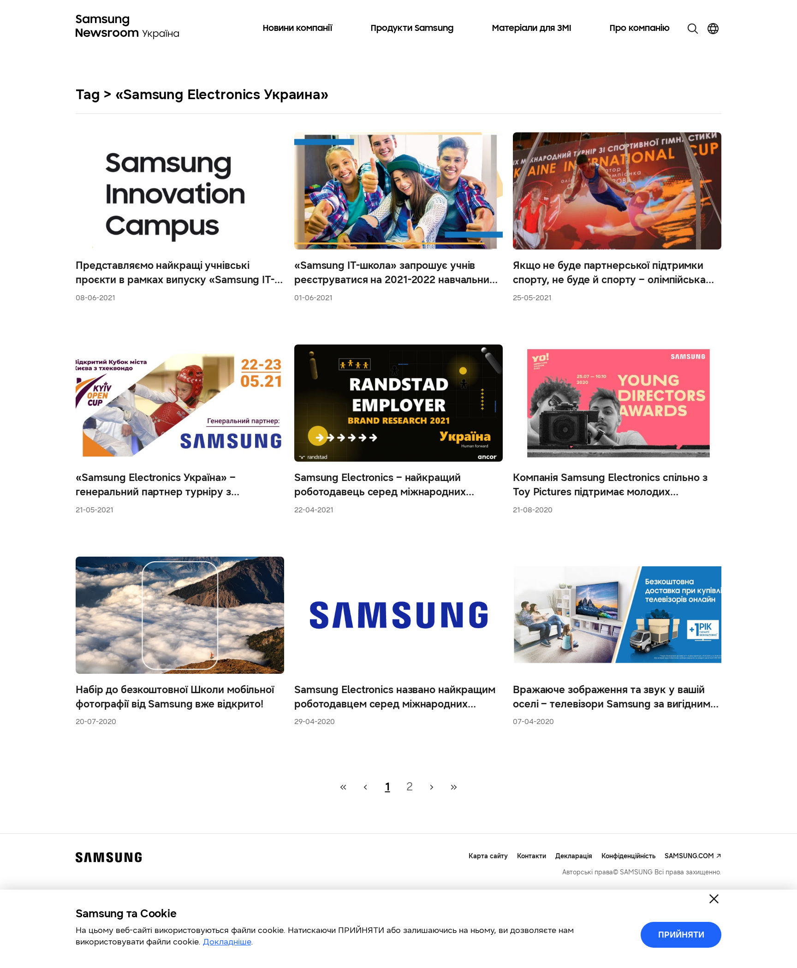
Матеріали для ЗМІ (531, 28)
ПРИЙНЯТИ (681, 935)
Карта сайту (488, 856)
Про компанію (640, 28)
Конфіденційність (628, 856)
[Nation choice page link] (713, 28)
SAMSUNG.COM (689, 856)
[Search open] (692, 28)
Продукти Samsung (412, 28)
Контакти (531, 856)
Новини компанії (297, 28)
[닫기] (714, 898)
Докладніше (227, 942)
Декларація (573, 856)
